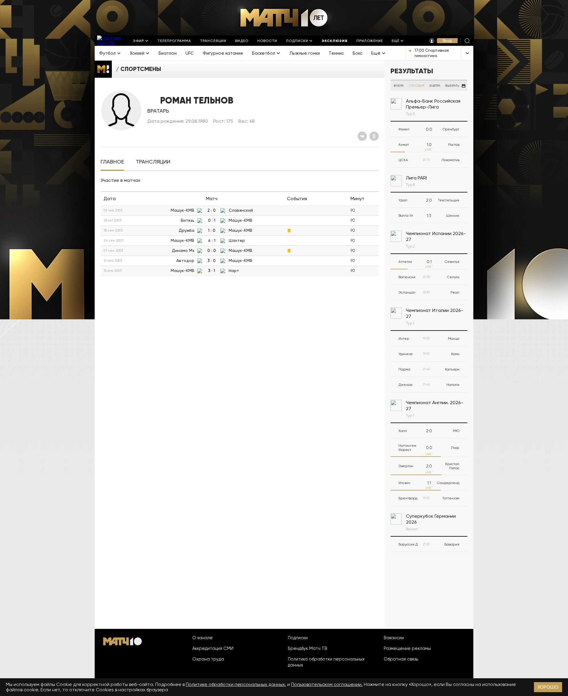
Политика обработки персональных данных (326, 662)
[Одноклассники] (374, 136)
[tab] (112, 162)
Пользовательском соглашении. (327, 684)
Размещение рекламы (407, 648)
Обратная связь (401, 659)
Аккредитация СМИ (212, 648)
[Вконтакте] (362, 136)
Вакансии (394, 637)
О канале (202, 637)
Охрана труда (208, 659)
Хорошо (548, 687)
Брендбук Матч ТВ (307, 648)
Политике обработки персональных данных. (236, 684)
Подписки (298, 637)
